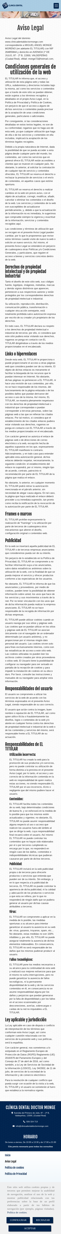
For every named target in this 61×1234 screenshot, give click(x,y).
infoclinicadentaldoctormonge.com (32, 1126)
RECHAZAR (43, 1220)
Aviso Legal (10, 1161)
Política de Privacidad (16, 1174)
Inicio (7, 1155)
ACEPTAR (30, 1228)
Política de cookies (17, 1212)
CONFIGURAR (18, 1220)
